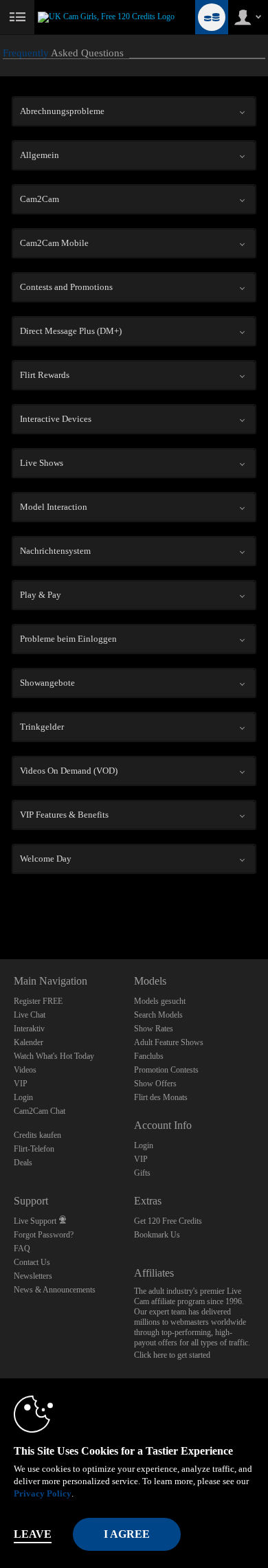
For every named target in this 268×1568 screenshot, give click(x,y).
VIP (20, 1083)
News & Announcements (55, 1290)
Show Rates (153, 1028)
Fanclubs (149, 1056)
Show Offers (155, 1083)
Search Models (158, 1015)
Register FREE (38, 1001)
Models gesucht (160, 1001)
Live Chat (29, 1015)
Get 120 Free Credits (168, 1221)
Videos (25, 1070)
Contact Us (32, 1262)
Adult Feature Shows (168, 1042)
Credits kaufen (37, 1135)
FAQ (22, 1248)
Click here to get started (172, 1355)
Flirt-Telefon (34, 1149)
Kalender (28, 1042)
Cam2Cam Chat (39, 1111)
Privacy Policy (42, 1493)
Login (23, 1097)
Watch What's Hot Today (54, 1056)
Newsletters (33, 1276)
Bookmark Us (157, 1235)
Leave (33, 1534)
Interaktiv (29, 1028)
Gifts (142, 1173)
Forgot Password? (44, 1235)
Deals (23, 1162)
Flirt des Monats (161, 1097)
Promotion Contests (166, 1070)
